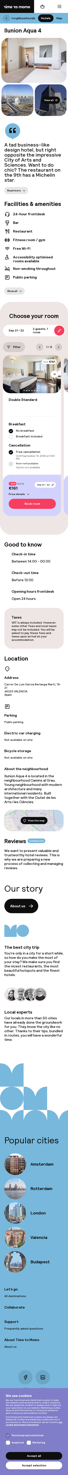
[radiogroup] (32, 434)
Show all (12, 290)
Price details (17, 494)
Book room (32, 504)
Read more (14, 190)
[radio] (11, 431)
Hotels (46, 18)
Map (59, 18)
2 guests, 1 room (40, 330)
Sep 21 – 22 (43, 484)
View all (48, 100)
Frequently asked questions (23, 1328)
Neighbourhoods (23, 18)
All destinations (15, 1296)
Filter (17, 347)
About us (17, 906)
